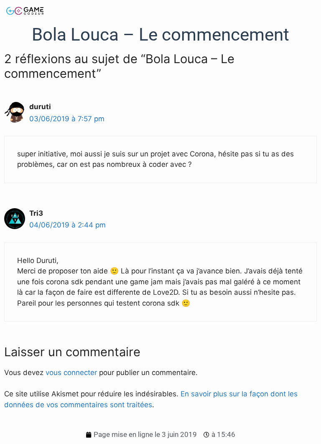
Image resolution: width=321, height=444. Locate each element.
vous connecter (71, 372)
